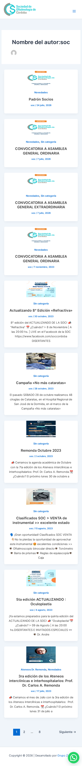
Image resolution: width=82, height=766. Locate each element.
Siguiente (67, 732)
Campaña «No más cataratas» (41, 383)
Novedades (41, 92)
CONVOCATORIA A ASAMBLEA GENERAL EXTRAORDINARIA (41, 204)
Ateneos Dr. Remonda (33, 669)
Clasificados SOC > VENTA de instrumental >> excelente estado (41, 520)
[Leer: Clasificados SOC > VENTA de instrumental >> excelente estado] (41, 496)
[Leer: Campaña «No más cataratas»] (41, 361)
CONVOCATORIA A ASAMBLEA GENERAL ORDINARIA (41, 151)
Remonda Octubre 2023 (41, 450)
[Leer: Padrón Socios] (41, 77)
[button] (73, 757)
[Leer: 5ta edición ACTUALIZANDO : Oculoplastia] (41, 577)
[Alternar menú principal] (74, 11)
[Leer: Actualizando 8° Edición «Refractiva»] (41, 288)
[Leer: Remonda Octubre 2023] (41, 428)
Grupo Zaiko (65, 755)
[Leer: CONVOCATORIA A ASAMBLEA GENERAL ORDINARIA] (41, 127)
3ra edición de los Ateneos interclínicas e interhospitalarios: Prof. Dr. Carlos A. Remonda (41, 680)
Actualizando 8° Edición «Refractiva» (41, 310)
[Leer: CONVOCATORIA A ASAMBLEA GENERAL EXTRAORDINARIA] (41, 181)
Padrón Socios (41, 99)
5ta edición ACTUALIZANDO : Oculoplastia (41, 601)
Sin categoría (48, 141)
